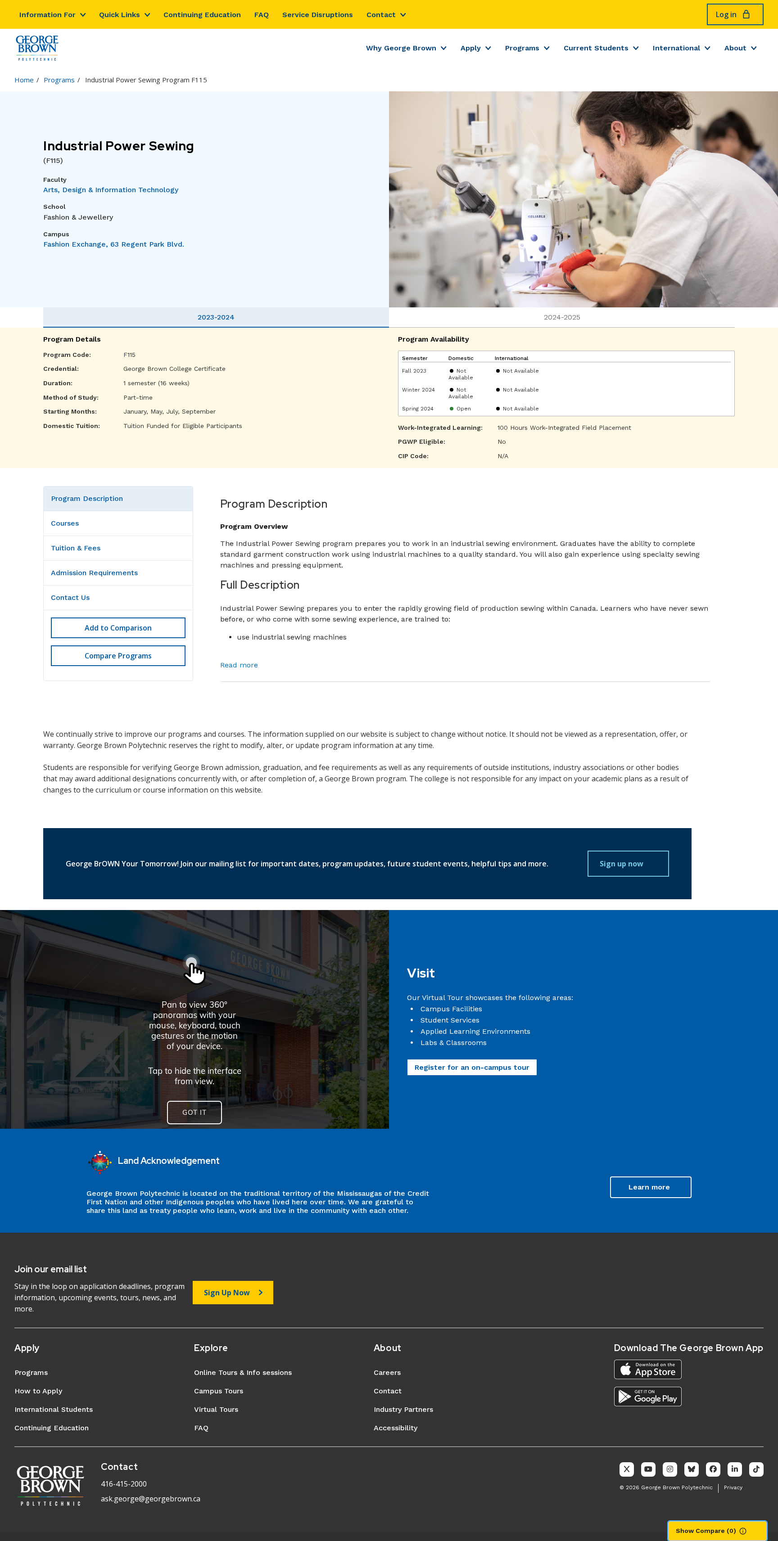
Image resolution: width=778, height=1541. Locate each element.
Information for (47, 14)
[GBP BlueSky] (691, 1469)
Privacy (733, 1487)
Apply (471, 48)
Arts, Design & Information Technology (110, 189)
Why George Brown (401, 48)
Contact (381, 14)
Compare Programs (118, 656)
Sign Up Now (227, 1293)
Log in (726, 14)
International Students (53, 1409)
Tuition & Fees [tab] (75, 548)
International (676, 48)
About (735, 48)
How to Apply (38, 1391)
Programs (522, 48)
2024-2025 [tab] (562, 317)
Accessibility (395, 1428)
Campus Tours (218, 1391)
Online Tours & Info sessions (243, 1372)
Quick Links (119, 14)
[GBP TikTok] (756, 1469)
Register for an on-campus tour (472, 1067)
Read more (239, 665)
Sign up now (621, 864)
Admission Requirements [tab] (94, 572)
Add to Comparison (118, 628)
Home (24, 79)
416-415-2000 (124, 1484)
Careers (387, 1372)
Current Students (596, 48)
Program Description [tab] (87, 498)
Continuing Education (202, 14)
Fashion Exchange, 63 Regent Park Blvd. (113, 244)
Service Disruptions (317, 14)
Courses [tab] (65, 523)
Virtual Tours (216, 1409)
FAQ (261, 14)
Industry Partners (403, 1409)
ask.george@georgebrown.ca (150, 1499)
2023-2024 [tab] (216, 317)
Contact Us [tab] (70, 597)
